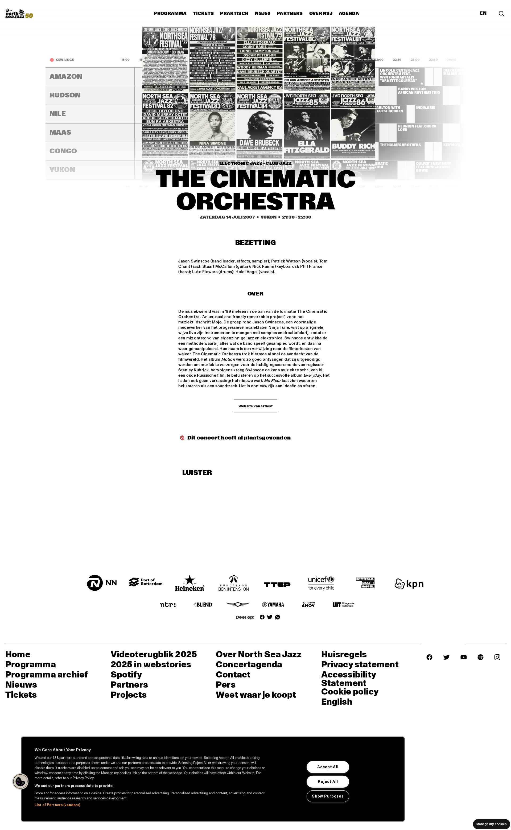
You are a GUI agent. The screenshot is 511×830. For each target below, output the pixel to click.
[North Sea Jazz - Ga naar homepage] (19, 13)
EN (483, 13)
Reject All (328, 781)
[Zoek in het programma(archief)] (501, 13)
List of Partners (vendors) (57, 805)
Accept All (327, 767)
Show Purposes (328, 796)
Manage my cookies (491, 824)
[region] (213, 779)
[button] (20, 781)
